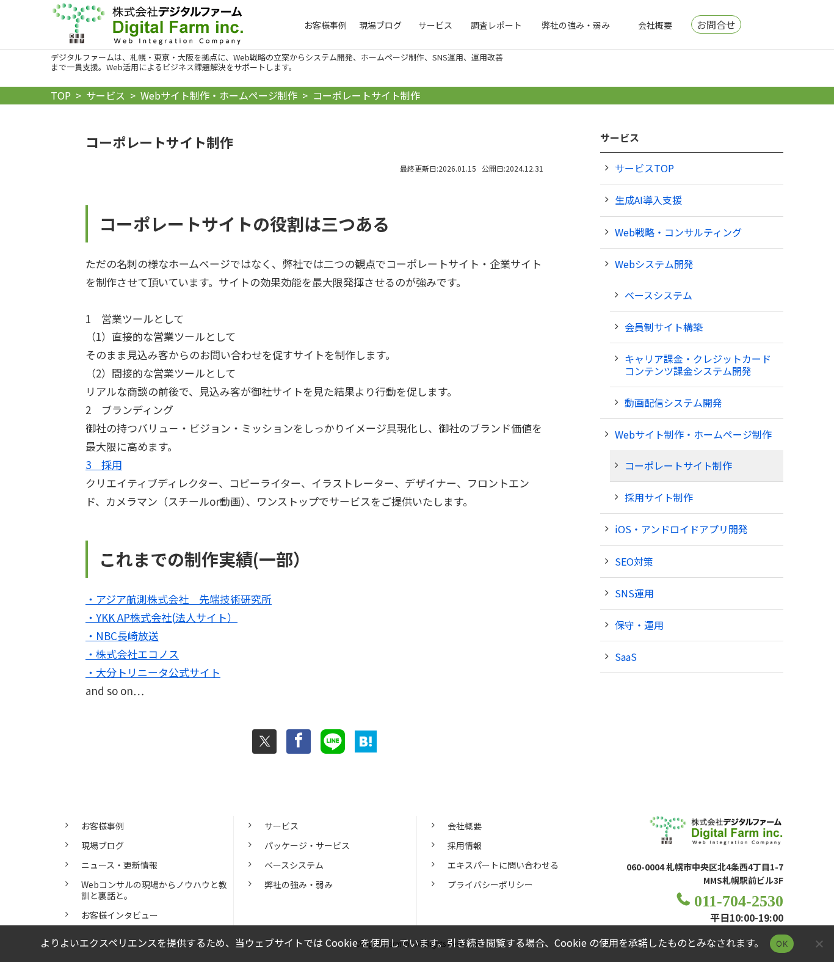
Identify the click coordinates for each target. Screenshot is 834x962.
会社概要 (655, 25)
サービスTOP (644, 168)
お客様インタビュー (119, 915)
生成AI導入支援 (648, 199)
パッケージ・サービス (307, 845)
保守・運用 (639, 625)
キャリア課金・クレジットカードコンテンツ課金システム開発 (698, 364)
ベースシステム (658, 295)
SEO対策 (634, 561)
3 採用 (103, 464)
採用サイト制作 (659, 497)
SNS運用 (634, 593)
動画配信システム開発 (673, 402)
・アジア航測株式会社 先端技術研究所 (178, 599)
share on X (264, 741)
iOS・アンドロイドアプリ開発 (681, 529)
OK (782, 944)
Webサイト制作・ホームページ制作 (218, 95)
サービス (435, 25)
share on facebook (298, 741)
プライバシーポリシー (490, 884)
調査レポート (496, 25)
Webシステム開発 (654, 264)
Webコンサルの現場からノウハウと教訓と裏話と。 (154, 890)
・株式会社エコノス (132, 653)
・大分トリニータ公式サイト (152, 672)
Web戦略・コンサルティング (678, 232)
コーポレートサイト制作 (678, 465)
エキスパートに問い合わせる (503, 865)
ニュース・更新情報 (119, 865)
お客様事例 (325, 25)
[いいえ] (819, 944)
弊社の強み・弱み (576, 25)
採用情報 (465, 845)
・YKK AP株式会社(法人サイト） (161, 617)
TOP (61, 95)
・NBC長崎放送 (122, 635)
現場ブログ (380, 25)
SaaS (626, 656)
